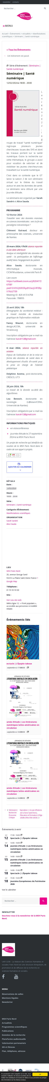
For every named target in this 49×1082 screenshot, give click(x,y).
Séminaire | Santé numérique (19, 504)
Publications (8, 1031)
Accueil (5, 33)
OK (40, 1074)
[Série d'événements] (28, 667)
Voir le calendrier (9, 889)
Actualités (26, 33)
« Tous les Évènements (18, 49)
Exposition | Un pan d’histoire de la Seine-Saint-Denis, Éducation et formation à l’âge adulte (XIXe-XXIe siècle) (31, 814)
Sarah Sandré (12, 520)
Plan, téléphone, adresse (13, 1051)
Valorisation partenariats (14, 1043)
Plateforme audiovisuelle (14, 1039)
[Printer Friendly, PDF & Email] (14, 455)
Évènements (15, 33)
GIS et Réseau (8, 1047)
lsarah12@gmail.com (26, 338)
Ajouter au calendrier (19, 467)
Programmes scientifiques (14, 1027)
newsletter (6, 2)
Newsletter (7, 1002)
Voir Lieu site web (14, 600)
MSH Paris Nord (13, 571)
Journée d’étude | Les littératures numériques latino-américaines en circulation (22, 725)
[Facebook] (3, 976)
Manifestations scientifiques (18, 513)
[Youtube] (16, 976)
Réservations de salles (12, 994)
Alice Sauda (11, 524)
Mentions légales (10, 998)
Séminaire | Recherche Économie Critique (13, 814)
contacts (15, 2)
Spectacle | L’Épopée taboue (18, 663)
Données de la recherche (13, 1035)
